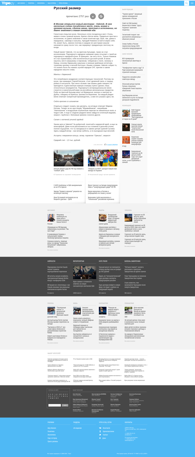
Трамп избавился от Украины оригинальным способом (55, 365)
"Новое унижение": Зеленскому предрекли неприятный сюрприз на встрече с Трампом (134, 371)
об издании (77, 428)
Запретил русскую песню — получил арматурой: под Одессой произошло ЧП (135, 359)
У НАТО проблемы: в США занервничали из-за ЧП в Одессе (68, 186)
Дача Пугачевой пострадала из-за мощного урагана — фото (66, 198)
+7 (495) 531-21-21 (130, 433)
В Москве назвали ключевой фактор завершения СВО (83, 381)
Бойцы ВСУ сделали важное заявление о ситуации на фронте (84, 370)
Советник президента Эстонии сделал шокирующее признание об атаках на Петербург (58, 360)
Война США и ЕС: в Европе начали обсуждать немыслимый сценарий (133, 376)
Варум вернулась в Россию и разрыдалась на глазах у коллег (99, 192)
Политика (31, 3)
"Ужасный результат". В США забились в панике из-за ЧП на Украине (84, 365)
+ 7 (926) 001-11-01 (130, 439)
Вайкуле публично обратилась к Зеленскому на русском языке (56, 370)
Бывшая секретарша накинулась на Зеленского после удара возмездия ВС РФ (59, 381)
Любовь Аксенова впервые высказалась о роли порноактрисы (110, 376)
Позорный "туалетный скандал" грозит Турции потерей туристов (109, 370)
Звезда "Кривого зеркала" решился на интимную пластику (68, 192)
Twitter (105, 435)
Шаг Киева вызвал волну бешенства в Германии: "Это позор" (109, 365)
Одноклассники (108, 431)
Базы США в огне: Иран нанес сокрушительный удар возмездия (82, 376)
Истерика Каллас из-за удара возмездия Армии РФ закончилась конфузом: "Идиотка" (110, 360)
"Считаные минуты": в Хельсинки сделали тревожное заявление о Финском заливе (59, 376)
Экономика (41, 3)
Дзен (104, 438)
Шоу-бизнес (21, 3)
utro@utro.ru (128, 434)
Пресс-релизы (63, 3)
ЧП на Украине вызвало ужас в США (82, 359)
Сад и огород (52, 3)
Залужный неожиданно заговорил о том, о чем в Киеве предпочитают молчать (135, 365)
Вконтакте (106, 428)
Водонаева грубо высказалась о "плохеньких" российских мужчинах (101, 198)
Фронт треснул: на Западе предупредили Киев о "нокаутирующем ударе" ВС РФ (102, 186)
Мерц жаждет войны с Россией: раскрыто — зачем (110, 381)
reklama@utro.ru (129, 440)
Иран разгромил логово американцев (134, 380)
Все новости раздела (52, 249)
